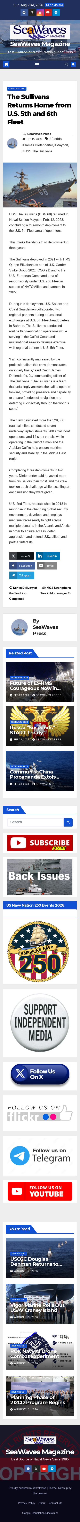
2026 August (18, 1253)
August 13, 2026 (26, 1271)
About (42, 1503)
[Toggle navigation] (37, 64)
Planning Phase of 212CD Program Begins (37, 1399)
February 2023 (16, 89)
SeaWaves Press (39, 134)
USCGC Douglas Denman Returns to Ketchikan (34, 1264)
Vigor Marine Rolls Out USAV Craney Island (37, 1307)
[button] (66, 64)
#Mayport (61, 145)
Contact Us (55, 1503)
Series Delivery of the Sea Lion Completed (23, 593)
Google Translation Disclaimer (40, 1512)
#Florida (56, 139)
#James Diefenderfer (38, 145)
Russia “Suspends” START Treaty (32, 730)
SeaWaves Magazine (40, 44)
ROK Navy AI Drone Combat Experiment (34, 1353)
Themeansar (39, 1493)
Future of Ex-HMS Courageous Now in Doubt (33, 688)
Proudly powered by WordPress (28, 1487)
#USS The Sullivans (37, 151)
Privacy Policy (26, 1503)
